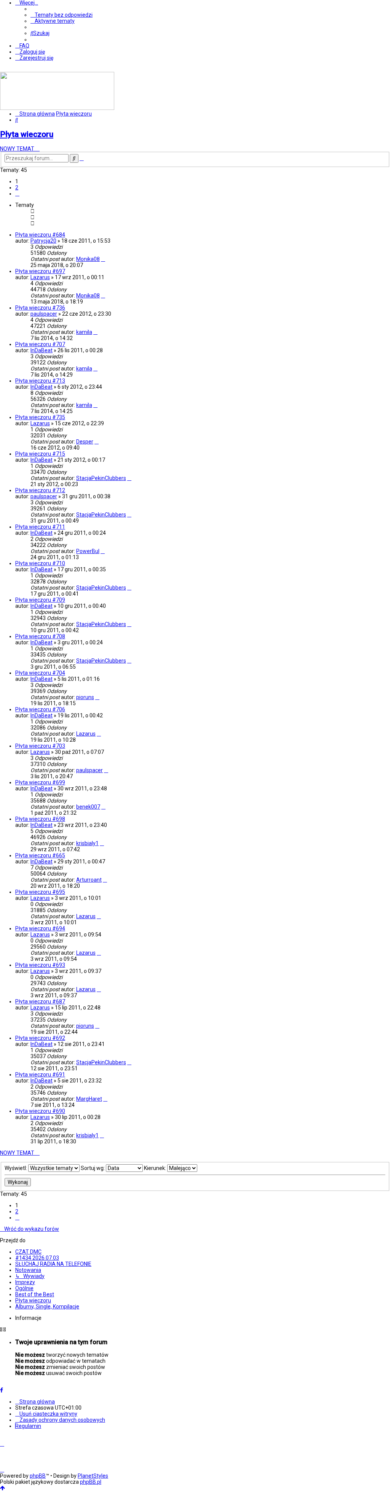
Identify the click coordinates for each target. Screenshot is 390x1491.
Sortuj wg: (93, 1168)
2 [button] (16, 187)
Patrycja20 (43, 241)
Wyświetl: (16, 1168)
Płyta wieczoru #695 (40, 892)
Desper (84, 442)
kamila (84, 332)
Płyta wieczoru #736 (40, 308)
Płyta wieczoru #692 (40, 1038)
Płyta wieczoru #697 (40, 271)
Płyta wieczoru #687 (40, 1001)
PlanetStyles (93, 1476)
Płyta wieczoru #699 (40, 782)
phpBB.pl (90, 1482)
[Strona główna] (57, 108)
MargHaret (89, 1099)
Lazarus (40, 277)
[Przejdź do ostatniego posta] (103, 259)
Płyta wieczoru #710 (40, 563)
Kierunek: (155, 1168)
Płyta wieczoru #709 (40, 600)
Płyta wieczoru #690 (40, 1111)
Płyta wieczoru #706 (40, 709)
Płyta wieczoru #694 (40, 928)
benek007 (88, 807)
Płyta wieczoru (26, 134)
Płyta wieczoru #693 (40, 965)
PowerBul (87, 551)
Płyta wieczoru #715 (40, 454)
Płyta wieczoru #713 (40, 381)
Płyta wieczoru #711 (40, 527)
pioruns (85, 697)
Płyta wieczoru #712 (40, 490)
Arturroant (89, 880)
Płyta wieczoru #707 (40, 344)
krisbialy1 (87, 843)
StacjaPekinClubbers (101, 478)
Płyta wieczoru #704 (40, 673)
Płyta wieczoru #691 (40, 1074)
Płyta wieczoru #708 (40, 636)
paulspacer (43, 314)
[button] (17, 194)
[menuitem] (61, 15)
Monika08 (88, 259)
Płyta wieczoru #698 (40, 819)
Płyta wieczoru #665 (40, 855)
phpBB (38, 1476)
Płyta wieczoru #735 (40, 417)
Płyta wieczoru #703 (40, 746)
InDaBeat (41, 350)
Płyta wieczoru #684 (40, 235)
